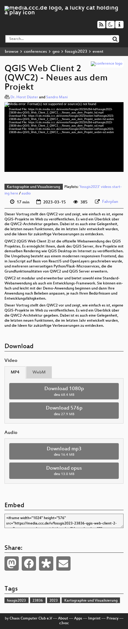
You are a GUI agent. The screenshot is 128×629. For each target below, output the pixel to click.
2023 (53, 601)
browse (11, 51)
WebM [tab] (39, 372)
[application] (64, 137)
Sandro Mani (57, 97)
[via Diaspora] (46, 563)
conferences (35, 51)
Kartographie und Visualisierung (33, 187)
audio (26, 193)
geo (56, 51)
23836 (37, 601)
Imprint (94, 618)
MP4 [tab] (15, 372)
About (63, 618)
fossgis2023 (76, 51)
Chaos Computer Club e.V (31, 618)
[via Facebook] (29, 563)
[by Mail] (63, 563)
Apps (78, 618)
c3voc (64, 623)
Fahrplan (110, 201)
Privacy (112, 618)
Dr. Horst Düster (24, 97)
